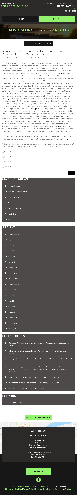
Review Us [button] (38, 472)
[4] (59, 126)
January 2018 (13, 329)
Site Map (18, 489)
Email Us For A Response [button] (39, 417)
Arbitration (12, 219)
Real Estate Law (14, 203)
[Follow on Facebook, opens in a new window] (38, 479)
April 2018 (11, 306)
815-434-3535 (70, 11)
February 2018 (13, 323)
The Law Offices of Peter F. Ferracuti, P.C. (33, 487)
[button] (20, 19)
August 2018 (13, 290)
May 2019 (11, 256)
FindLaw (68, 489)
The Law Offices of (14, 5)
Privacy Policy (28, 489)
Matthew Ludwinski (21, 58)
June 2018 (12, 301)
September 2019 (14, 234)
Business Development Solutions (48, 489)
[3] (36, 109)
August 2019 (13, 240)
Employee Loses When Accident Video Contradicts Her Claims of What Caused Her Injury (40, 360)
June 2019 (12, 251)
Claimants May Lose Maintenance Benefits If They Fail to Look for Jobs (36, 383)
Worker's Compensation (53, 58)
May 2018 (11, 312)
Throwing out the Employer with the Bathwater (27, 388)
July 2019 (11, 245)
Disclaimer (9, 489)
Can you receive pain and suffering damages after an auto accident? (35, 377)
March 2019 (12, 268)
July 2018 (11, 295)
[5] (68, 139)
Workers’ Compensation (17, 192)
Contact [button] (58, 19)
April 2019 (11, 262)
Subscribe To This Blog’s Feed (20, 403)
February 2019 (13, 273)
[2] (9, 99)
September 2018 (14, 284)
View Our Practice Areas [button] (39, 43)
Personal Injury (14, 186)
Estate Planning (14, 197)
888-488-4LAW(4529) (66, 6)
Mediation (12, 214)
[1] (61, 73)
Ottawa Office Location (38, 445)
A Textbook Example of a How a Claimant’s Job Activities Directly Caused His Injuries (38, 344)
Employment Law (15, 208)
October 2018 (13, 279)
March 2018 (12, 318)
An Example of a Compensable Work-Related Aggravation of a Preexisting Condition (38, 352)
